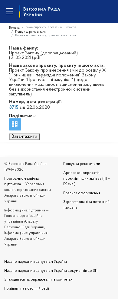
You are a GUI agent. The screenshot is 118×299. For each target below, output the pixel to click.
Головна (14, 28)
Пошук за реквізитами (31, 32)
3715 (13, 107)
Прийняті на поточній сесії (26, 289)
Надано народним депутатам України (35, 262)
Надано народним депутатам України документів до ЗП (50, 271)
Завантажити (24, 136)
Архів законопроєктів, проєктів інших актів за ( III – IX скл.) (86, 178)
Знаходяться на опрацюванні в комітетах (38, 279)
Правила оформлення (81, 193)
